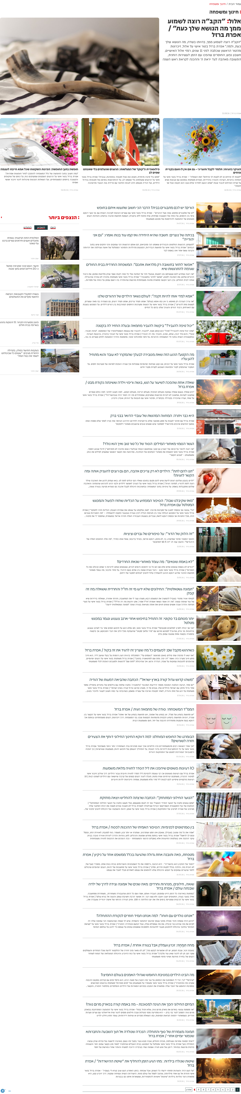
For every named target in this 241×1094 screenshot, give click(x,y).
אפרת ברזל (236, 113)
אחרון (188, 1089)
